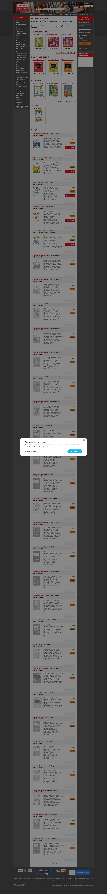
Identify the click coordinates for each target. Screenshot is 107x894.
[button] (30, 451)
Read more (54, 447)
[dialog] (53, 447)
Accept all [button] (74, 451)
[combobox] (84, 440)
